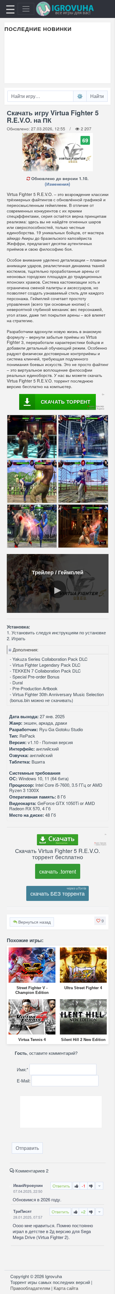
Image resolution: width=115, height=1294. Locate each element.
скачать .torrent (57, 871)
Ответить (61, 1186)
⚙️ (80, 96)
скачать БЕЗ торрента (57, 893)
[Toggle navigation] (26, 9)
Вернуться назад (34, 922)
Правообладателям (30, 1288)
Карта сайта (66, 1288)
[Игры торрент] (73, 9)
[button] (100, 921)
